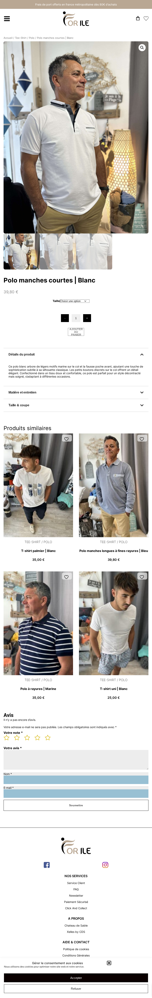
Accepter (76, 977)
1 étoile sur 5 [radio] (8, 739)
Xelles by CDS (76, 931)
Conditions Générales (76, 955)
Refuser (76, 988)
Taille (56, 301)
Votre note (13, 733)
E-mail (9, 787)
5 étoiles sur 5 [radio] (49, 739)
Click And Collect (76, 908)
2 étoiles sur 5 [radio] (18, 739)
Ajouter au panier (76, 332)
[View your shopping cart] (138, 18)
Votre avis (13, 748)
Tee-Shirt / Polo (24, 37)
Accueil (8, 37)
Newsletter (76, 895)
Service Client (76, 883)
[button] (109, 963)
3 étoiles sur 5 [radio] (29, 739)
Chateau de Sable (76, 925)
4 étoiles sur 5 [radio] (39, 739)
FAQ (76, 889)
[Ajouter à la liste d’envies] (67, 439)
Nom (8, 774)
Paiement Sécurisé (76, 902)
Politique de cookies (76, 949)
